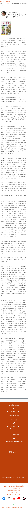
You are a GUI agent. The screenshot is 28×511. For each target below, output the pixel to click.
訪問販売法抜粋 (14, 492)
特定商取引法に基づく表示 (14, 490)
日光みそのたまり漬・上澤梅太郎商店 (14, 486)
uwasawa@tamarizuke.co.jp (14, 441)
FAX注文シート (15, 428)
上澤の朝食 (7, 1)
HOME (2, 1)
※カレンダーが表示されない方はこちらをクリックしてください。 (14, 477)
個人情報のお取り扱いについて (14, 494)
